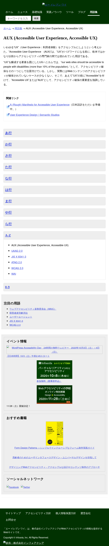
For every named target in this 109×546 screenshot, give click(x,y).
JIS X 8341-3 (18, 256)
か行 (8, 144)
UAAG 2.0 (17, 251)
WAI (13, 273)
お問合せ (11, 519)
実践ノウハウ (54, 12)
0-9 (7, 287)
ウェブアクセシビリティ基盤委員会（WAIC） (33, 308)
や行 (8, 212)
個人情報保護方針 (65, 513)
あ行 (8, 133)
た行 (8, 167)
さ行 (8, 155)
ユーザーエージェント (21, 316)
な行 (8, 178)
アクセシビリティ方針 (38, 513)
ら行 (8, 224)
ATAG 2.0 (16, 262)
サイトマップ (13, 513)
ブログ (82, 12)
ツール (70, 12)
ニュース (22, 12)
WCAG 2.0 (17, 268)
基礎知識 (37, 12)
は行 (8, 190)
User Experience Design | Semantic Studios (34, 114)
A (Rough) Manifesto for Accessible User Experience (40, 104)
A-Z (8, 235)
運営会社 (85, 513)
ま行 (8, 201)
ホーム (9, 12)
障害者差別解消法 (19, 312)
